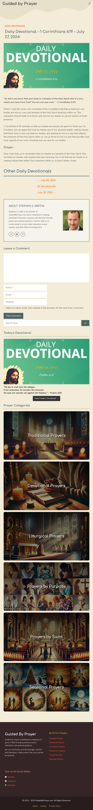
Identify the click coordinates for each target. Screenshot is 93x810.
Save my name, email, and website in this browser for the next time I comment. (45, 307)
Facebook (12, 781)
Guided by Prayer (19, 4)
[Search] (85, 323)
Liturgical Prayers (56, 738)
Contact (43, 806)
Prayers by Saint (55, 755)
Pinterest (11, 785)
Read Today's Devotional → (46, 398)
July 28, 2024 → (46, 192)
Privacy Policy (54, 806)
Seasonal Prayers (56, 759)
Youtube (11, 777)
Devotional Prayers (57, 746)
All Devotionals (46, 186)
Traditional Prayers (56, 742)
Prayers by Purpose (57, 751)
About (35, 806)
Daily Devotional (15, 26)
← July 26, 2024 (46, 180)
